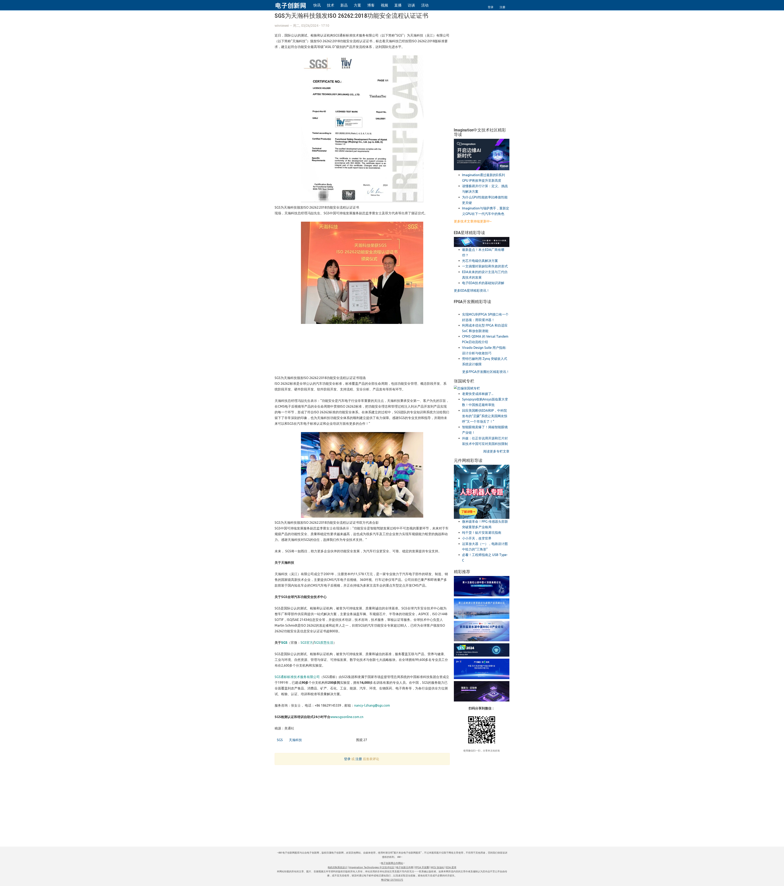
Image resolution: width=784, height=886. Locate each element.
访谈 (411, 5)
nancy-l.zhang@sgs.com (372, 705)
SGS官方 (307, 642)
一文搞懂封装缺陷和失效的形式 (485, 266)
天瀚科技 (295, 740)
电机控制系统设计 (337, 867)
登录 (490, 7)
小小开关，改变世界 (476, 538)
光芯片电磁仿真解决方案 (480, 260)
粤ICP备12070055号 (392, 879)
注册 (502, 7)
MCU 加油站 (437, 867)
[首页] (293, 5)
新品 (344, 5)
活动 (425, 5)
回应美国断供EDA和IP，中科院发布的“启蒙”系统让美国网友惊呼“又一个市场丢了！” (484, 416)
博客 (371, 5)
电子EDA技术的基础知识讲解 (483, 283)
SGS (279, 740)
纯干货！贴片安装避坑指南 (481, 532)
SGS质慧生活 (323, 642)
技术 (330, 5)
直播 (398, 5)
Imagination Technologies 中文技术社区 (371, 867)
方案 (357, 5)
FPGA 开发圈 (422, 867)
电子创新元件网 (404, 867)
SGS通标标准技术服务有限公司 (297, 677)
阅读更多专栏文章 (496, 451)
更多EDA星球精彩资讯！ (472, 290)
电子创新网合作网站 (392, 863)
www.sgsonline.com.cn (346, 717)
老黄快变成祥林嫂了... (477, 394)
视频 (384, 5)
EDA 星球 (451, 867)
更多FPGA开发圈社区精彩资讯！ (485, 372)
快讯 (317, 5)
